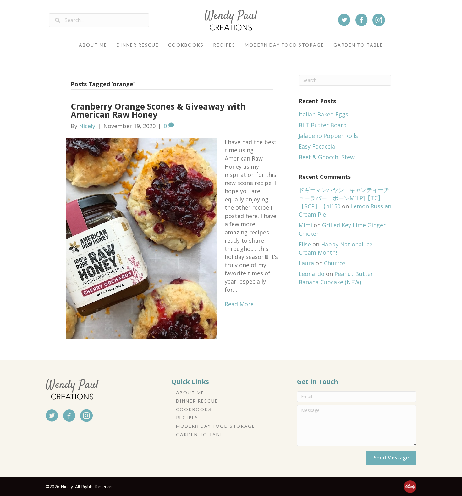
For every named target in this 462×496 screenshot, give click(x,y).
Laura (306, 263)
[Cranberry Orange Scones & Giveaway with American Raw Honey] (141, 238)
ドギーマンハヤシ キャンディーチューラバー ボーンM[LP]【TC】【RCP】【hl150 (344, 198)
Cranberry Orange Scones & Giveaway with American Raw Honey (158, 110)
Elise (305, 244)
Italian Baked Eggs (323, 114)
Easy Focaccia (317, 146)
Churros (335, 263)
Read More (239, 304)
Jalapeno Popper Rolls (328, 135)
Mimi (305, 225)
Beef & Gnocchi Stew (327, 157)
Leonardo (311, 274)
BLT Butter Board (323, 125)
